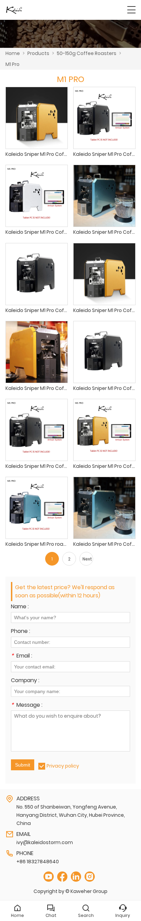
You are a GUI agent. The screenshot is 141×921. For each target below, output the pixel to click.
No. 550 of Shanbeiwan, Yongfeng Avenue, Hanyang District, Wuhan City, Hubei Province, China (70, 815)
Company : (25, 681)
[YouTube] (48, 876)
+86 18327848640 (37, 861)
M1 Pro (12, 64)
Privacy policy (63, 765)
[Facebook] (62, 876)
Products (38, 53)
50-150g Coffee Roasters (86, 53)
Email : (21, 656)
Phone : (20, 631)
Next (87, 559)
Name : (20, 607)
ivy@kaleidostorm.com (44, 842)
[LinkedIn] (75, 876)
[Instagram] (89, 876)
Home (12, 53)
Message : (26, 705)
